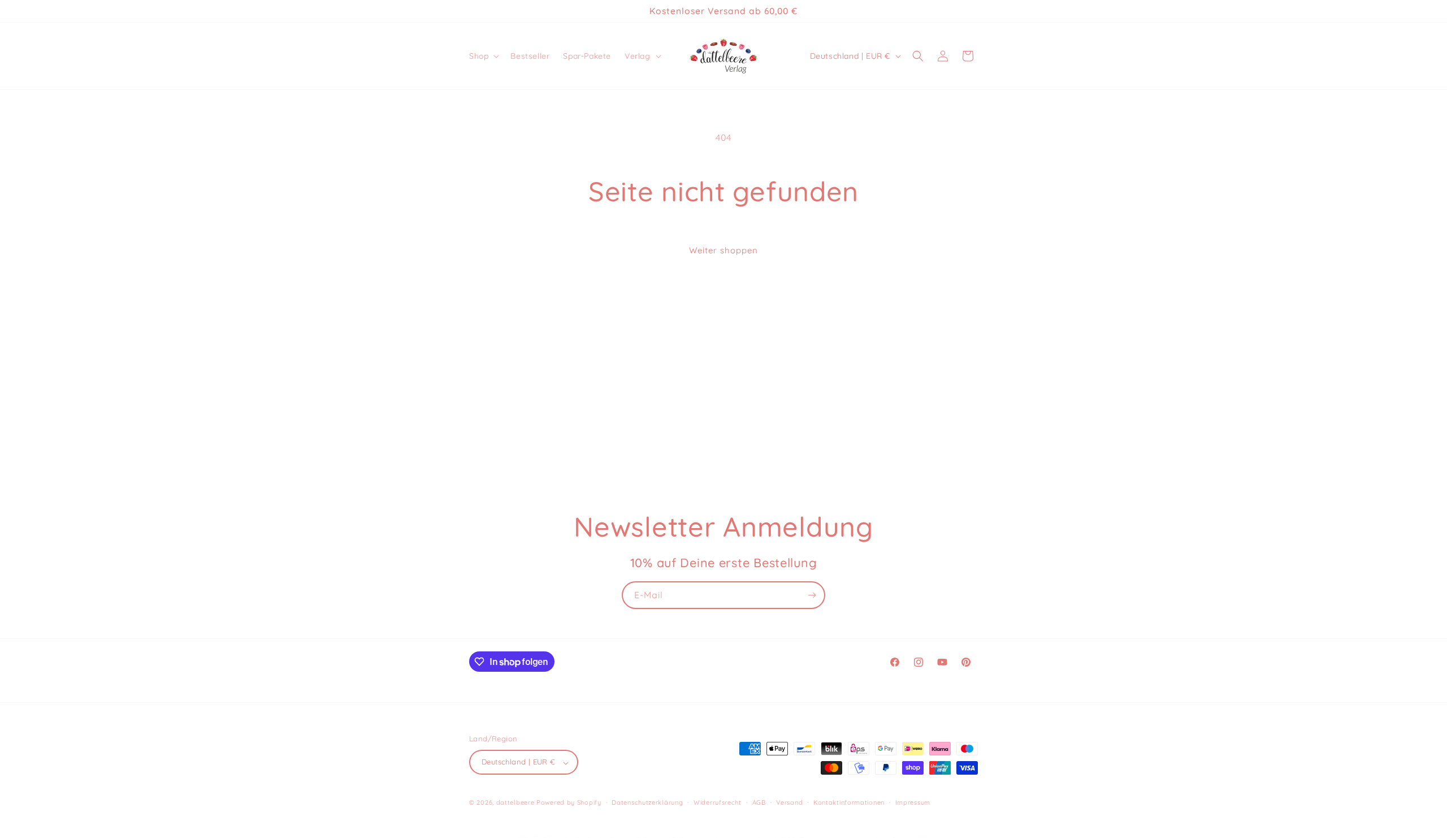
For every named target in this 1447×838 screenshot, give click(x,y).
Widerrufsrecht (718, 802)
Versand (789, 802)
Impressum (912, 802)
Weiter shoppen (723, 250)
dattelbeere (515, 803)
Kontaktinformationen (849, 802)
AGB (759, 802)
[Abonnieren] (811, 595)
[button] (483, 56)
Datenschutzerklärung (647, 802)
